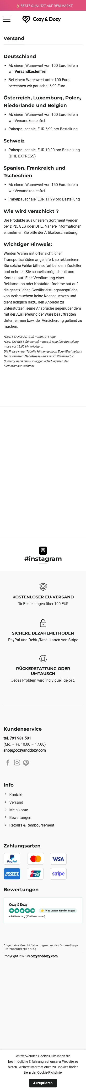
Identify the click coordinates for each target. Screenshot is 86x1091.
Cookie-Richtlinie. (50, 1073)
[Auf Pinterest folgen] (26, 763)
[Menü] (6, 19)
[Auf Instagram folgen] (43, 551)
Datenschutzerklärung (20, 949)
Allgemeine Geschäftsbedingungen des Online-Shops (41, 945)
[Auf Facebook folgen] (8, 763)
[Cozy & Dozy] (42, 19)
